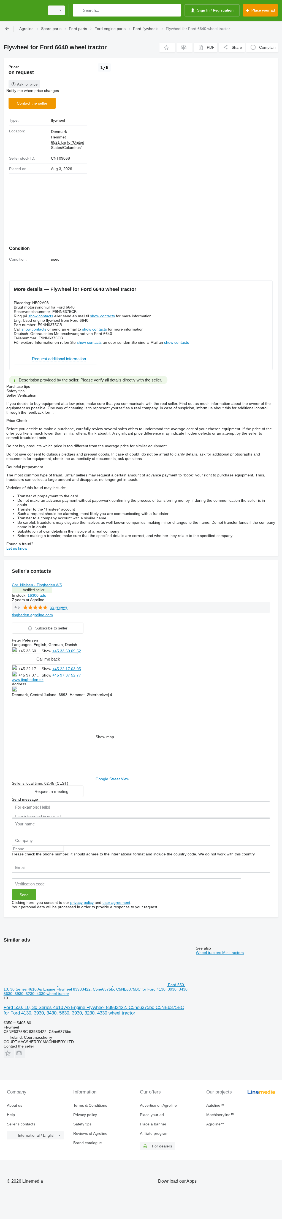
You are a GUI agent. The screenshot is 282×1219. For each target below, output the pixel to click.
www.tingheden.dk (28, 679)
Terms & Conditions (90, 1105)
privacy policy (82, 902)
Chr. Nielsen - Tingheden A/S (37, 585)
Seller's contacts (21, 1124)
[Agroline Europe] (23, 10)
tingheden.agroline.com (32, 615)
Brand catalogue (87, 1143)
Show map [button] (105, 737)
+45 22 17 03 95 (66, 669)
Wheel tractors (209, 952)
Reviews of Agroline (90, 1133)
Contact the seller (32, 103)
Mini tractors (233, 952)
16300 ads (37, 595)
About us (14, 1105)
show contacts (40, 316)
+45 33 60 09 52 (66, 651)
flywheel (58, 120)
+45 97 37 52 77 (66, 675)
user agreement (116, 902)
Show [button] (47, 651)
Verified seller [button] (33, 590)
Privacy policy (85, 1114)
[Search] (78, 10)
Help (11, 1114)
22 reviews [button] (58, 607)
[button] (167, 47)
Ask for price (27, 84)
